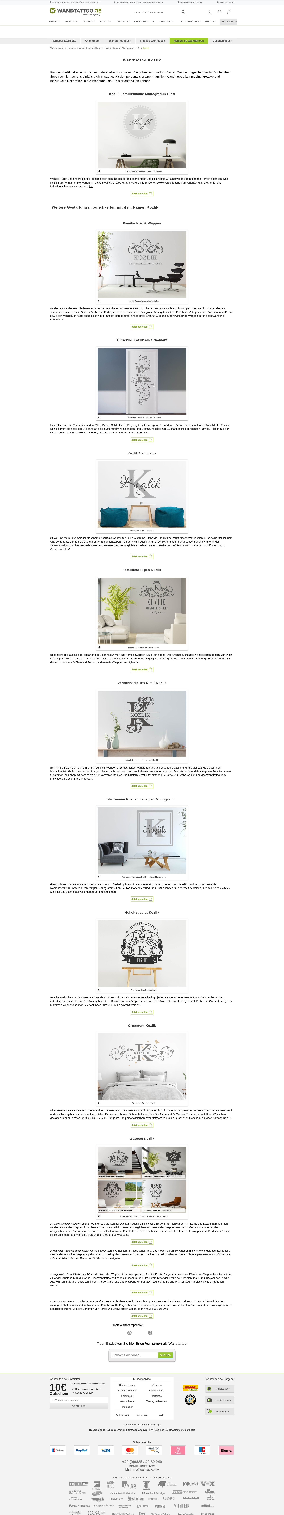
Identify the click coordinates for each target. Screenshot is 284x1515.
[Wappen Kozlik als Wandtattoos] (142, 1180)
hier (91, 186)
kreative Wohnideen (152, 40)
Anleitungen (92, 40)
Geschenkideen (222, 40)
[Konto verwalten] (210, 13)
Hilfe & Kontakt (227, 2)
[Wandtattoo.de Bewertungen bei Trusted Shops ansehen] (190, 1404)
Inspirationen (223, 1400)
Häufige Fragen (127, 1385)
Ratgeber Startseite (64, 40)
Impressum (127, 1407)
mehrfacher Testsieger (191, 2)
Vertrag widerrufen (156, 1401)
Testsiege (157, 1396)
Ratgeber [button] (227, 22)
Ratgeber (71, 48)
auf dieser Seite (98, 1118)
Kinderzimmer (142, 22)
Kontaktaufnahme (127, 1390)
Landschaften (188, 22)
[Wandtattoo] (75, 11)
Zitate (208, 22)
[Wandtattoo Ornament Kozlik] (142, 1066)
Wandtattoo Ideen (120, 40)
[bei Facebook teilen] (143, 1333)
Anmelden (79, 1406)
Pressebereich (156, 1390)
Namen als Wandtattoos (189, 40)
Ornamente (166, 22)
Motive (122, 22)
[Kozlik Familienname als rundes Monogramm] (142, 135)
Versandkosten (127, 1401)
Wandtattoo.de (56, 48)
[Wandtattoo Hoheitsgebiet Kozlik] (142, 953)
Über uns (157, 1385)
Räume (53, 22)
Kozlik (146, 48)
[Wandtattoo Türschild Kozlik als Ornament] (142, 381)
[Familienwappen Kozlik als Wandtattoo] (142, 611)
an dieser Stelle (201, 1281)
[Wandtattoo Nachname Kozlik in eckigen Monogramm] (142, 840)
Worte (87, 22)
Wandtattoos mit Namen (90, 48)
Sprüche (70, 22)
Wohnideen (223, 1411)
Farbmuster (127, 1396)
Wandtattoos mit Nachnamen (120, 48)
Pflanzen (105, 22)
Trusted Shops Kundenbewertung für (118, 1430)
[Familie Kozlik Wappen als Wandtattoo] (142, 264)
